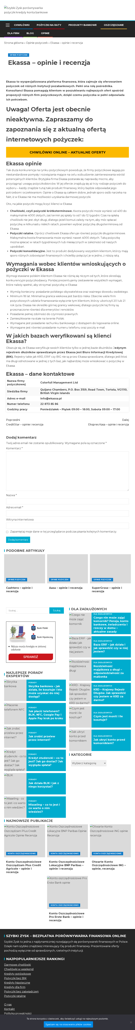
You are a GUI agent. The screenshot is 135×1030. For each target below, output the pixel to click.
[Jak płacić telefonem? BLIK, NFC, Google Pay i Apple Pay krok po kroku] (15, 713)
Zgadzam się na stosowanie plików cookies (68, 1024)
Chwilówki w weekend (19, 969)
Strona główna (13, 42)
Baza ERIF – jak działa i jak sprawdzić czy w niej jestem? (111, 648)
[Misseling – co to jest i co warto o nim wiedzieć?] (15, 807)
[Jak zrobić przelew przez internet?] (15, 737)
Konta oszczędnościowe (22, 853)
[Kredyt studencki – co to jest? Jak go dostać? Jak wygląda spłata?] (15, 760)
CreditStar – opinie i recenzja (24, 422)
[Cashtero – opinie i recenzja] (24, 568)
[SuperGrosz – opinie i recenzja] (110, 568)
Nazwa (11, 495)
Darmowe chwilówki (17, 964)
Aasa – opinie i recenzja (65, 587)
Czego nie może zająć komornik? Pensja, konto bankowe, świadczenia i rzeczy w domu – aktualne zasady (111, 624)
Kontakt (9, 1009)
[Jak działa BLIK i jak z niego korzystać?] (15, 783)
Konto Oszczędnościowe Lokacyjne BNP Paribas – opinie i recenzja (66, 865)
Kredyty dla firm (14, 987)
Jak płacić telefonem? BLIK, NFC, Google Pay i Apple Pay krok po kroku (45, 715)
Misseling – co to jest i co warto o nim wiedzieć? (44, 808)
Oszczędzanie (114, 25)
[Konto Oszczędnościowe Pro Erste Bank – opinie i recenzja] (67, 892)
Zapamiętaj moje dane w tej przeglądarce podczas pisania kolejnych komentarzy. (63, 531)
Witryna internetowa (20, 519)
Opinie (45, 33)
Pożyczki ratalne (15, 996)
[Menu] (7, 25)
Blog (30, 33)
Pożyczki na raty (49, 25)
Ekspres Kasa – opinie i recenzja (108, 422)
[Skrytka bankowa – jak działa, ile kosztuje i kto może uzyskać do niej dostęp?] (15, 690)
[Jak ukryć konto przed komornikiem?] (80, 740)
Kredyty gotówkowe (17, 973)
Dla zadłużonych (103, 614)
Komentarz (14, 448)
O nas (8, 1004)
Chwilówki (21, 25)
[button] (7, 25)
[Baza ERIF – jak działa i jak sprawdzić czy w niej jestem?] (80, 647)
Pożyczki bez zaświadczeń (21, 991)
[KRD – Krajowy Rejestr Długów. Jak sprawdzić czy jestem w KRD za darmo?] (80, 693)
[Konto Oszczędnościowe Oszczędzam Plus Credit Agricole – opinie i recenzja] (24, 840)
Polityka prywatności (17, 1013)
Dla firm (13, 33)
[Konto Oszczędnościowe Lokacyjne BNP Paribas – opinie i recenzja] (67, 840)
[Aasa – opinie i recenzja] (67, 568)
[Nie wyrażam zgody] (131, 1022)
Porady (32, 683)
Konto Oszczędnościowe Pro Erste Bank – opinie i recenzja (66, 917)
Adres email (14, 507)
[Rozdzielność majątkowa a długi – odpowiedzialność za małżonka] (80, 670)
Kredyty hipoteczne (17, 982)
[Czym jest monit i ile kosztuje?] (80, 717)
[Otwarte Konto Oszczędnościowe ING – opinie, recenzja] (110, 840)
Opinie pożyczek (37, 42)
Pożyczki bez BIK (15, 978)
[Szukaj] (128, 25)
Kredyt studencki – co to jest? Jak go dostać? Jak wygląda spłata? (45, 761)
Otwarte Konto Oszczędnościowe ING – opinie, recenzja (109, 865)
